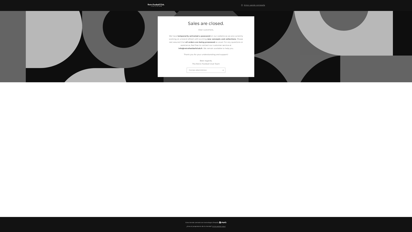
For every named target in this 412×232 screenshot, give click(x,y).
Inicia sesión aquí (219, 226)
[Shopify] (222, 222)
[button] (253, 5)
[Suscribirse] (222, 70)
